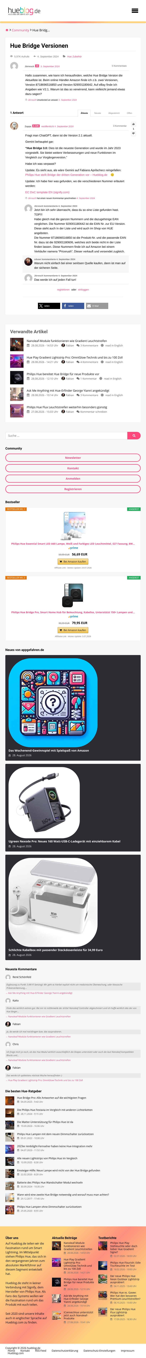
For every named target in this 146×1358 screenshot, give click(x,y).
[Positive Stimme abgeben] (133, 124)
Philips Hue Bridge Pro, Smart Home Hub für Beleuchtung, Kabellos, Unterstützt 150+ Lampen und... (73, 612)
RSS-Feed (40, 1350)
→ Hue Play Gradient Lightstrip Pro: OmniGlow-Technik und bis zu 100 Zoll (44, 1080)
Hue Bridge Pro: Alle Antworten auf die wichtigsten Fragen (51, 1097)
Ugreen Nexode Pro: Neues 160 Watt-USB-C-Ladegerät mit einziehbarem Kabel (64, 841)
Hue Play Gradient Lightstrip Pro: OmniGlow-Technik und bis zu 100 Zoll (78, 1264)
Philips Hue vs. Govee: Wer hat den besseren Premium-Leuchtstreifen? (125, 1295)
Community (20, 30)
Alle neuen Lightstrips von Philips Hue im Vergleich (47, 1158)
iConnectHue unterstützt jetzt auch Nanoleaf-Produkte (78, 1315)
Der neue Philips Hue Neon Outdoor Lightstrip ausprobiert (124, 1279)
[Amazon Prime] (73, 548)
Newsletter (73, 458)
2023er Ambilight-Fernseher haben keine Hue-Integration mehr (54, 1146)
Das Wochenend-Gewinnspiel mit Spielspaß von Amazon (49, 750)
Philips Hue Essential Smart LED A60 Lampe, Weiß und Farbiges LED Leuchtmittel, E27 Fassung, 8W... (73, 544)
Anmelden (73, 479)
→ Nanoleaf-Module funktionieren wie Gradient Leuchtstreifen (38, 1016)
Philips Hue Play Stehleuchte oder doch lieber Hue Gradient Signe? (123, 1247)
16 (37, 66)
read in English (114, 345)
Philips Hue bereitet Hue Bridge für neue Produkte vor (79, 1282)
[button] (49, 306)
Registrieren (73, 489)
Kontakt (73, 468)
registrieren (63, 289)
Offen (129, 113)
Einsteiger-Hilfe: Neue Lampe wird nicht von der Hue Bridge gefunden (58, 1170)
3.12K (36, 126)
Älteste (84, 113)
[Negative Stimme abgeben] (133, 133)
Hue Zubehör (74, 56)
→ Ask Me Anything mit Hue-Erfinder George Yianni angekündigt (38, 993)
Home (11, 1350)
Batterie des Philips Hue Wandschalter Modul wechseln (50, 1182)
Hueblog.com (15, 1322)
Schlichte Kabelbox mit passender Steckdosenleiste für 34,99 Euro (56, 950)
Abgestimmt (114, 113)
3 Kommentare (89, 345)
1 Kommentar (88, 378)
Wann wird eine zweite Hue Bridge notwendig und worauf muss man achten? (63, 1194)
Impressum (127, 1350)
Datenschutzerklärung (65, 1350)
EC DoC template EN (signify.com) (47, 192)
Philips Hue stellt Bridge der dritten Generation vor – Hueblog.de (66, 174)
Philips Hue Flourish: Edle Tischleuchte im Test (125, 1264)
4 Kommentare (89, 362)
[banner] (23, 10)
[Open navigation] (134, 10)
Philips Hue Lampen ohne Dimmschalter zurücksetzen (49, 1206)
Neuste (97, 113)
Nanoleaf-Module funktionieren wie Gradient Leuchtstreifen (78, 1246)
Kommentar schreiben (93, 412)
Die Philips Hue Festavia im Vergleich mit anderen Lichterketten (55, 1110)
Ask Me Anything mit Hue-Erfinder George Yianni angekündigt (76, 1299)
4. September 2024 (68, 100)
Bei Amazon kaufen (75, 561)
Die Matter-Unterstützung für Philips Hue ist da (45, 1122)
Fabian (70, 345)
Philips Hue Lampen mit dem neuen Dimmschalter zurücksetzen (55, 1134)
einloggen (83, 289)
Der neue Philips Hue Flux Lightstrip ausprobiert (122, 1312)
